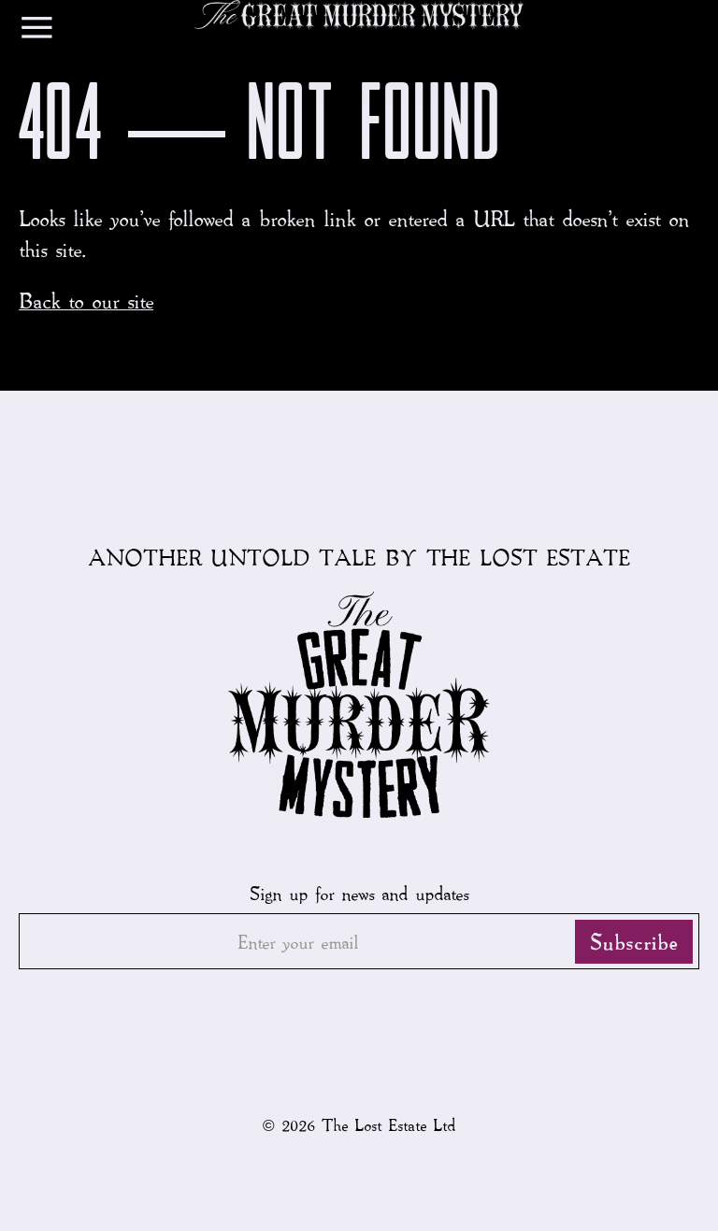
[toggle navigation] (37, 32)
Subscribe (634, 941)
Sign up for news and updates (359, 892)
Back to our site (86, 300)
